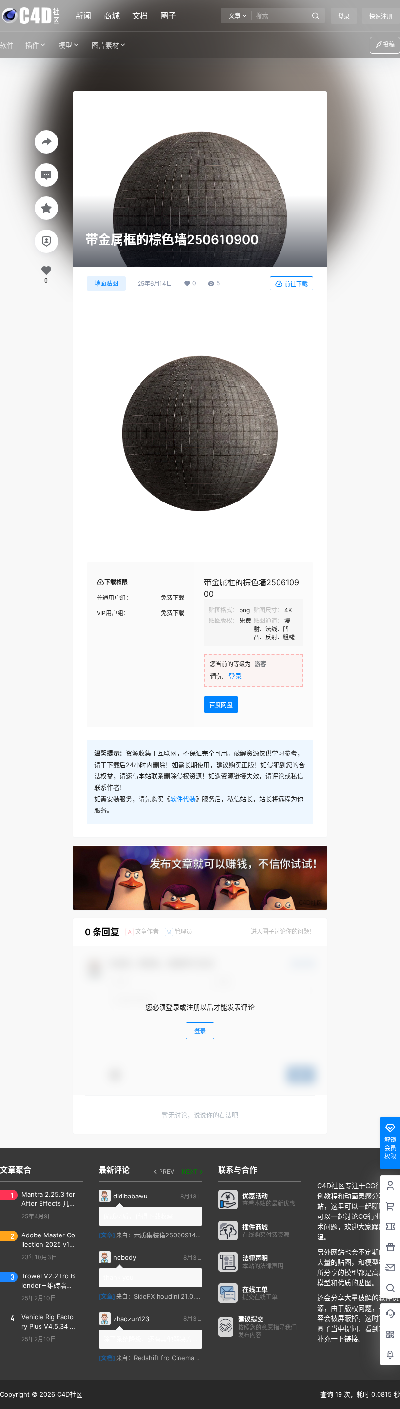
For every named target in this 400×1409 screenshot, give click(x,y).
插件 (32, 45)
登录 (344, 16)
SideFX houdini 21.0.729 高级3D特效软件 (194, 1296)
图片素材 (105, 45)
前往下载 (296, 284)
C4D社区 (68, 1394)
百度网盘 (221, 705)
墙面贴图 (106, 283)
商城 (112, 15)
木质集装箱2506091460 (168, 1235)
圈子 (168, 15)
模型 (65, 45)
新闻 (83, 15)
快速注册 (381, 16)
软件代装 (183, 799)
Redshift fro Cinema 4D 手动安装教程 (189, 1358)
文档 (140, 15)
